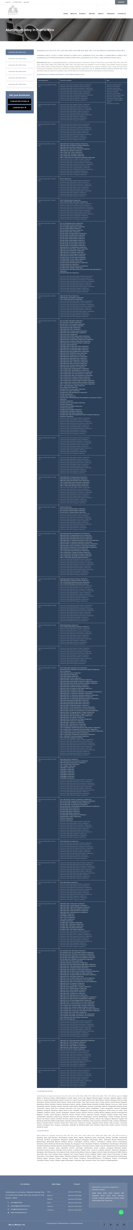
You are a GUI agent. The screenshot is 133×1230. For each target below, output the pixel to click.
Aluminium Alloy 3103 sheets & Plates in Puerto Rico (75, 514)
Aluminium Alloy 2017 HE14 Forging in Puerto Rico (74, 316)
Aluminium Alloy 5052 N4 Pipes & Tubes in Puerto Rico (75, 566)
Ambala (108, 1138)
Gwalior (92, 1146)
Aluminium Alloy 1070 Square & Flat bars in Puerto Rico (76, 129)
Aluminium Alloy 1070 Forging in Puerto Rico (72, 139)
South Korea (111, 1110)
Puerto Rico (65, 1123)
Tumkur (52, 1160)
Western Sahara (56, 1106)
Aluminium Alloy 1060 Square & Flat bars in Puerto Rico (76, 109)
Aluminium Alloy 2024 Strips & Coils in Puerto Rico (74, 420)
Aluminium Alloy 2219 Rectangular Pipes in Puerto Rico (75, 468)
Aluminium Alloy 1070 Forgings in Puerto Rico (73, 136)
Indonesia (69, 1108)
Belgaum (78, 1140)
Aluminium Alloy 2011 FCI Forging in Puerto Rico (73, 219)
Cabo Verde (122, 1104)
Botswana (66, 1104)
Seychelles (40, 1106)
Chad (119, 1100)
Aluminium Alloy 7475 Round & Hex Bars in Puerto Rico (75, 1074)
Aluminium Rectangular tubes (115, 95)
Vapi (83, 1160)
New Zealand (95, 1125)
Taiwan (58, 1113)
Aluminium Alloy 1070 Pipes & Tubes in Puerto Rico (74, 131)
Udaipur (58, 1160)
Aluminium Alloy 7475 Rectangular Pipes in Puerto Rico (76, 1081)
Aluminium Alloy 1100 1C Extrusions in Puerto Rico (74, 173)
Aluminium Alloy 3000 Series (17, 65)
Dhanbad (51, 1144)
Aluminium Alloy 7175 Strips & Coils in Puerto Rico (74, 1052)
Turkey (52, 1113)
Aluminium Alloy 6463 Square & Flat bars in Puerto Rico (76, 889)
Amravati (40, 1140)
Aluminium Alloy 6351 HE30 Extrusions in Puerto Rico (75, 876)
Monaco (80, 1117)
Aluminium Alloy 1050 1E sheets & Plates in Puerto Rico (75, 85)
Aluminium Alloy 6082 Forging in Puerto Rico (73, 837)
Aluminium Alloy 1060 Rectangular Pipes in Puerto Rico (76, 115)
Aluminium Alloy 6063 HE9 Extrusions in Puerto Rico (75, 793)
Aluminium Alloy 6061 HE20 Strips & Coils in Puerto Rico (76, 741)
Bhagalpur (85, 1140)
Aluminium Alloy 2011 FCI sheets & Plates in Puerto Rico (76, 203)
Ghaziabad (123, 1144)
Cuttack (108, 1142)
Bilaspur (64, 1142)
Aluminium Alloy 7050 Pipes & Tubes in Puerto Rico (74, 938)
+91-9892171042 (16, 1202)
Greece (96, 1115)
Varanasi (88, 1160)
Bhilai (101, 1140)
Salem (99, 1156)
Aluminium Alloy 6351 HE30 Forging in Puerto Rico (74, 878)
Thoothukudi (106, 1158)
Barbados (47, 1121)
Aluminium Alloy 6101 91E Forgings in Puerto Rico (74, 855)
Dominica (97, 1121)
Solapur (58, 1158)
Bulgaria (39, 1115)
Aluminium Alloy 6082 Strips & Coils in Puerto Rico (74, 823)
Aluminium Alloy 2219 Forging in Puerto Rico (72, 473)
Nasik (105, 1152)
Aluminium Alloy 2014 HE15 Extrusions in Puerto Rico (75, 290)
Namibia (53, 1104)
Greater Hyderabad (43, 1146)
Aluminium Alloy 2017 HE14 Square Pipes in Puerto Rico (75, 309)
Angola (46, 1100)
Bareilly (71, 1140)
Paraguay (46, 1125)
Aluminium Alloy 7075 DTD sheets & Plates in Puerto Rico (76, 1021)
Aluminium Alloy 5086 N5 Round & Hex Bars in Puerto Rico (76, 609)
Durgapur (77, 1144)
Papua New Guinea (107, 1125)
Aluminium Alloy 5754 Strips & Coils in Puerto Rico (74, 650)
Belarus (102, 1113)
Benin (59, 1102)
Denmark (65, 1115)
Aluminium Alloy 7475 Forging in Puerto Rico (72, 1086)
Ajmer (76, 1138)
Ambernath (123, 1138)
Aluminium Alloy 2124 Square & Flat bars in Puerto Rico (76, 443)
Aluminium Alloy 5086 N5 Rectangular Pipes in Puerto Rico (77, 616)
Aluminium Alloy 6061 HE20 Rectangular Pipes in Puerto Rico (77, 750)
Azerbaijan (98, 1106)
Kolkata (83, 1150)
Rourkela (88, 1156)
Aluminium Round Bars (113, 86)
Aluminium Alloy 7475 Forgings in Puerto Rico (73, 1082)
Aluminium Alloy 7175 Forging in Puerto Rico (72, 1066)
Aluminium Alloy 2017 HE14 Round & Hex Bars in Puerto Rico (77, 304)
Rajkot (57, 1156)
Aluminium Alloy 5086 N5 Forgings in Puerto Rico (74, 617)
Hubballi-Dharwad (112, 1146)
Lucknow (94, 1150)
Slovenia (65, 1119)
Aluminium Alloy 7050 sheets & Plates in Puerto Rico (75, 931)
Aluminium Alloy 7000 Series (17, 84)
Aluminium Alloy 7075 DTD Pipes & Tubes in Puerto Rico (75, 1028)
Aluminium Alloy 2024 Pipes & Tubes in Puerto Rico (74, 425)
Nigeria (89, 1098)
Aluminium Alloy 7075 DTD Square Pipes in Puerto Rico (75, 1029)
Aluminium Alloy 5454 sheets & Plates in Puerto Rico (75, 628)
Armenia (91, 1106)
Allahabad (88, 1138)
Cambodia (40, 1108)
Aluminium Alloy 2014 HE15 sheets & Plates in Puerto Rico (76, 276)
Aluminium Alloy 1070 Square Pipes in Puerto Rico (74, 132)
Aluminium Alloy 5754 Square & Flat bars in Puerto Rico (76, 653)
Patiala (99, 1154)
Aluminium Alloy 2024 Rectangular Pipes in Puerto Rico (76, 428)
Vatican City (99, 1119)
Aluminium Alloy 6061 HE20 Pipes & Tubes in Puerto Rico (76, 746)
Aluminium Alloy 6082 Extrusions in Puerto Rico (73, 835)
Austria (96, 1113)
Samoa (117, 1125)
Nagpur (94, 1152)
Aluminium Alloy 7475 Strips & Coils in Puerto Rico (74, 1072)
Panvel (87, 1154)
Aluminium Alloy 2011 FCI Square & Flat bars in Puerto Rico (77, 209)
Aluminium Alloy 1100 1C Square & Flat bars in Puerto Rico (76, 164)
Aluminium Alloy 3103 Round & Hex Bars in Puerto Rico (75, 517)
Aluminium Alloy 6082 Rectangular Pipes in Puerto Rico (76, 832)
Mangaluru (40, 1152)
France (83, 1115)
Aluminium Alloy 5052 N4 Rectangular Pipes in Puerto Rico (77, 569)
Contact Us (50, 1210)
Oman (80, 1098)
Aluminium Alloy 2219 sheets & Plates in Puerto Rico (75, 457)
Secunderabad (112, 1156)
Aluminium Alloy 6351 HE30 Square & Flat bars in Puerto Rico (77, 868)
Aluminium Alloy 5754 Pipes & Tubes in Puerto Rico (74, 655)
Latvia (125, 1115)
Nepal (61, 1110)
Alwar (94, 1138)
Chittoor (93, 1142)
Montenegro (87, 1117)
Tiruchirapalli (122, 1158)
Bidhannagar (41, 1142)
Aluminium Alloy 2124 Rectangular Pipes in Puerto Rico (75, 448)
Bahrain (105, 1106)
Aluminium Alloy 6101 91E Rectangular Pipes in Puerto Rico (76, 853)
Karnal (52, 1150)
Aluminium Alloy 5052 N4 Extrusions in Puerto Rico (74, 573)
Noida (60, 1154)
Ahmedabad (63, 1138)
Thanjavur (82, 1158)
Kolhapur (77, 1150)
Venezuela (65, 1125)
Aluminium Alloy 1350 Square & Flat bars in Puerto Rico (76, 185)
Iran (75, 1108)
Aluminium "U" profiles (113, 103)
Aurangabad (55, 1140)
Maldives (40, 1110)
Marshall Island (84, 1125)
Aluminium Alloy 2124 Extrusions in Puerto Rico (73, 451)
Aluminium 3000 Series (75, 1199)
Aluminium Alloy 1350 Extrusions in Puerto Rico (73, 194)
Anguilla (121, 1119)
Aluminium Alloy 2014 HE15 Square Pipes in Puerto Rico (75, 285)
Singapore (102, 1110)
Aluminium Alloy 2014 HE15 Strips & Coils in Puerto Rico (76, 278)
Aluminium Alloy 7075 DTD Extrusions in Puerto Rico (74, 1034)
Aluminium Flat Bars (112, 91)
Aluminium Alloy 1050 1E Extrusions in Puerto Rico (74, 98)
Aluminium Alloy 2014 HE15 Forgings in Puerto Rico (74, 288)
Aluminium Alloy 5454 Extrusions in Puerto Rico (73, 642)
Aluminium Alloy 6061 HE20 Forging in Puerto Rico (74, 755)
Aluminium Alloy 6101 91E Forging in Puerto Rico (73, 858)
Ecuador (116, 1123)
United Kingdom (61, 1098)
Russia (52, 1098)
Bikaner (57, 1142)
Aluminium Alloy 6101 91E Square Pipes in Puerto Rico (75, 851)
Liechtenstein (41, 1117)
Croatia (46, 1115)
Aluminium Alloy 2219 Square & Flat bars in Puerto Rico (76, 462)
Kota (89, 1150)
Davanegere (122, 1142)
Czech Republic (55, 1115)
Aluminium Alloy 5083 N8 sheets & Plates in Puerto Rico (76, 586)
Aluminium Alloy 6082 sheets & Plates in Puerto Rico (75, 821)
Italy (120, 1115)
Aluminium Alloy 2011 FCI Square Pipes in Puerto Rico (75, 212)
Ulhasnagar (69, 1160)
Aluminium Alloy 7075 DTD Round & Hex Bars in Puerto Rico (77, 1024)
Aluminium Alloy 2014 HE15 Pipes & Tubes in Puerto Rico (76, 283)
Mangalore (123, 1150)
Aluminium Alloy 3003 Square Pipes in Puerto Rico (74, 496)
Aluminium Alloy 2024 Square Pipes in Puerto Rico (74, 427)
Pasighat (93, 1154)
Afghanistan (83, 1106)
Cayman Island (76, 1121)
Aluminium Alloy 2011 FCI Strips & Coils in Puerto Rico (75, 205)
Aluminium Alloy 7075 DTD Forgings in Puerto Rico (74, 1033)
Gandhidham (104, 1144)
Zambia (107, 1100)
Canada (67, 1121)
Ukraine (91, 1119)
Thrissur (114, 1158)
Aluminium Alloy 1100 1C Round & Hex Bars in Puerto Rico (76, 162)
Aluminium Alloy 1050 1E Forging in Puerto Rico (73, 100)
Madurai (108, 1150)
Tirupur (46, 1160)
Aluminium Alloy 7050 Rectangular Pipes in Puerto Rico (76, 941)
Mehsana (115, 1150)
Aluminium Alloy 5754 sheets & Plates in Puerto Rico (75, 648)
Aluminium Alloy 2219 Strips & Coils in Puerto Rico (74, 459)
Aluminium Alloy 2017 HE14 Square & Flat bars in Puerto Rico (77, 306)
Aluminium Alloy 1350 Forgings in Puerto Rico (73, 192)
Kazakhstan (95, 1108)
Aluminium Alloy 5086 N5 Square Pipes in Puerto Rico (75, 614)
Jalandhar (64, 1148)
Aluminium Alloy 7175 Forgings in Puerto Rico (73, 1063)
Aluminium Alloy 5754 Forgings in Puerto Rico (73, 660)
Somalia (124, 1100)
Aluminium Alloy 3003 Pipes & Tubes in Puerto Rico (74, 494)
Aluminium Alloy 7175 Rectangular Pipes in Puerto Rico (75, 1061)
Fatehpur (96, 1144)
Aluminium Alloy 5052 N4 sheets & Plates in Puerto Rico (76, 559)
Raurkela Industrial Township (74, 1156)
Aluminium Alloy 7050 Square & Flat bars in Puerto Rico (76, 936)
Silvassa (51, 1158)
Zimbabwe (40, 1102)
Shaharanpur (122, 1156)
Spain (71, 1119)
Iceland (109, 1115)
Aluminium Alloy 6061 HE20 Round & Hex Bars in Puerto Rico (77, 743)
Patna (104, 1154)
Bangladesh (112, 1106)
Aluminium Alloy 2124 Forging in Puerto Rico (72, 453)
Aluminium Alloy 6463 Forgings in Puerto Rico (73, 896)
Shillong (39, 1158)
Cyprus (47, 1108)
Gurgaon (79, 1146)
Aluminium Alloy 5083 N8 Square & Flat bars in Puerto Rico (77, 591)
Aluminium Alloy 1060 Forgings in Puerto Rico (73, 116)
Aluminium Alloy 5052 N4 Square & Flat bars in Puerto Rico (77, 564)
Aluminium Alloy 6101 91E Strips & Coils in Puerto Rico (75, 845)
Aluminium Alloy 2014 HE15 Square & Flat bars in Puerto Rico (77, 281)
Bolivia (106, 1123)
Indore (45, 1148)
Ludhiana (101, 1150)
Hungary (103, 1115)
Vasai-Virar (96, 1160)
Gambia (59, 1104)
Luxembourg (58, 1117)
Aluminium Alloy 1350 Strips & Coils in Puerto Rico (74, 182)
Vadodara (77, 1160)
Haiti (111, 1121)
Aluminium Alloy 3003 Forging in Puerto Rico (73, 503)
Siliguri (45, 1158)
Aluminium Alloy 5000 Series (17, 71)
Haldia (97, 1146)
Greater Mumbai (56, 1146)
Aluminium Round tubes (114, 93)
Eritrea (47, 1104)
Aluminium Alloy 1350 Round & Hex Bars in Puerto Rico (75, 184)
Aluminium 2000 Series (75, 1195)
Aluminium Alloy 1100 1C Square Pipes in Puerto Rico (75, 168)
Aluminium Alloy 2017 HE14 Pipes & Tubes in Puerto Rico (76, 308)
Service (91, 14)
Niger (84, 1100)
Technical (110, 14)
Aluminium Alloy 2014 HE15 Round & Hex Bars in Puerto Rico (77, 280)
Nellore (124, 1152)
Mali (97, 1100)
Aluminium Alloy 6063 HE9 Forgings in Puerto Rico (74, 792)
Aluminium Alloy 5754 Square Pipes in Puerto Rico (74, 657)
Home (65, 14)
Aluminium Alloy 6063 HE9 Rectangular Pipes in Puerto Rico (77, 790)
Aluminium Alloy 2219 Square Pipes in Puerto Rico (74, 466)
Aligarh (81, 1138)
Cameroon (68, 1100)
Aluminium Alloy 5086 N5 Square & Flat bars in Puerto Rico (77, 610)
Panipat (81, 1154)
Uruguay (57, 1125)
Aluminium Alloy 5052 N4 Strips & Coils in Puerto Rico (75, 561)
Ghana (61, 1100)
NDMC (119, 1152)
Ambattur (115, 1138)
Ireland (115, 1115)
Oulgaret (66, 1154)
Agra (45, 1138)
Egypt (100, 1098)
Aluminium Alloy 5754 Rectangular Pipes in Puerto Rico (76, 658)
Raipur (52, 1156)
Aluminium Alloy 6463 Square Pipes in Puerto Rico (74, 892)
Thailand (47, 1113)
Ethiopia (95, 1098)
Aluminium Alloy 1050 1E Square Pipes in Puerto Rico (75, 93)
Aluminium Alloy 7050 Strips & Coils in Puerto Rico (74, 933)
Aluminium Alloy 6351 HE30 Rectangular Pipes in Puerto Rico (77, 873)
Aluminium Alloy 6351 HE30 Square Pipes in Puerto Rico (76, 871)
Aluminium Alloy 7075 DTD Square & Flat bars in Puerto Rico (77, 1026)
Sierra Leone (90, 1102)
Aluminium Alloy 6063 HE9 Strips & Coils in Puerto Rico (76, 781)
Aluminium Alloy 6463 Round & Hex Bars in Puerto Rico (75, 887)
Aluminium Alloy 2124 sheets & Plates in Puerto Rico (75, 438)
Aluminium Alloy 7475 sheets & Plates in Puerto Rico (75, 1070)
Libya (97, 1102)
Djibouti (107, 1104)
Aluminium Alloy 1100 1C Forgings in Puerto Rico (73, 171)
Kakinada (117, 1148)
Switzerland (84, 1119)
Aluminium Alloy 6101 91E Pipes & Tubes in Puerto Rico (75, 850)
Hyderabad (123, 1146)
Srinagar (65, 1158)
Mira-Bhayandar (50, 1152)
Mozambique (53, 1100)
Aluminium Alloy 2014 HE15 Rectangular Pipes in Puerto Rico (77, 286)
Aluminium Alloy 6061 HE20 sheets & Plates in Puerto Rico (77, 739)
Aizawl (70, 1138)
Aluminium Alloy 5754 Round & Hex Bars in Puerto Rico (75, 651)
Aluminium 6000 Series (75, 1206)
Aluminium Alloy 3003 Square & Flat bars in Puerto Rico (76, 492)
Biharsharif (50, 1142)
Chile (111, 1123)
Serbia (53, 1119)
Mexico (39, 1123)
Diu (72, 1144)
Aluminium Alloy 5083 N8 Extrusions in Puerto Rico (74, 599)
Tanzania (106, 1098)
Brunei (125, 1106)
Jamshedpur (88, 1148)
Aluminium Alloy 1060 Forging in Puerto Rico (73, 120)
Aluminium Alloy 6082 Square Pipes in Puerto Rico (74, 830)
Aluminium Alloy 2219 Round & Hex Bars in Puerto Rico (75, 461)
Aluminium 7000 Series (75, 1210)
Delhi (46, 1144)
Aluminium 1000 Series (74, 1192)
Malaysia (124, 1108)
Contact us (122, 14)
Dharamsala (59, 1144)
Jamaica (116, 1121)
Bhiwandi (107, 1140)
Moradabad (61, 1152)
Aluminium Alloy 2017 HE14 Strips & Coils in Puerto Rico (75, 303)
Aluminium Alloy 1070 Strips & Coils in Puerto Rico (74, 126)
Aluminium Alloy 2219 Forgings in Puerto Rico (73, 469)
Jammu (71, 1148)
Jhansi (96, 1148)
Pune (47, 1156)
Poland (110, 1117)
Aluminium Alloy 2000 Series (17, 58)
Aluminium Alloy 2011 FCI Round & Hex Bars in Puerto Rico (76, 207)
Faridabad (88, 1144)
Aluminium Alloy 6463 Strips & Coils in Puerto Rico (74, 886)
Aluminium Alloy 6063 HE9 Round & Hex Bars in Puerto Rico (77, 783)
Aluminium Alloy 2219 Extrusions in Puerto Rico (73, 471)
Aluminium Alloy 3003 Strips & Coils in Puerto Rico (74, 489)
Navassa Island (48, 1123)
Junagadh (109, 1148)
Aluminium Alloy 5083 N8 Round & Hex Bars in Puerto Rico (76, 589)
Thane (76, 1158)
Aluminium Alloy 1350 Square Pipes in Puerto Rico (74, 189)
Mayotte (66, 1106)
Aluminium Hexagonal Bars (114, 90)
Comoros (114, 1104)
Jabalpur (51, 1148)
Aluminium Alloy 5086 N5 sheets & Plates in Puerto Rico (76, 605)
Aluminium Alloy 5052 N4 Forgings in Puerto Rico (74, 571)
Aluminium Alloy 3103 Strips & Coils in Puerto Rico (74, 515)
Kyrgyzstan (109, 1108)
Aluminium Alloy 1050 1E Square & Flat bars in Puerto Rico (76, 90)
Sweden (77, 1119)
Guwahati (85, 1146)
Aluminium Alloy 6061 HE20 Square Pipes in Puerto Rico (76, 748)
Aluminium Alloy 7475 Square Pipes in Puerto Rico (74, 1079)
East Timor (54, 1108)
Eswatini (102, 1104)
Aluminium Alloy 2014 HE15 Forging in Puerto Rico (74, 292)
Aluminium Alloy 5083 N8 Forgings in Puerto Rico (74, 597)
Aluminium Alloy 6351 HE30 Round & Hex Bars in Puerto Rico (77, 866)
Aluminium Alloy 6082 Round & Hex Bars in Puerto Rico (75, 825)
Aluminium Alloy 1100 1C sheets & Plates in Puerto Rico (75, 159)
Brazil (101, 1123)
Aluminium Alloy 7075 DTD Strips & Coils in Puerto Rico (75, 1022)
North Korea (68, 1110)
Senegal (113, 1100)
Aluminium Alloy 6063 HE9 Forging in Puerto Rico (74, 795)
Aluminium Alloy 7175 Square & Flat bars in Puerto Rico (75, 1056)
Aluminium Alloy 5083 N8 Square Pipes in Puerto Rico (75, 594)
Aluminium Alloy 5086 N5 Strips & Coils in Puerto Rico (75, 607)
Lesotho (78, 1104)
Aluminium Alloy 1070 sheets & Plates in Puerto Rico (75, 124)
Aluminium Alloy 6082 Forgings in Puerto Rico (73, 833)
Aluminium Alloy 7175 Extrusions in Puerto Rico (73, 1064)
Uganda (113, 1098)
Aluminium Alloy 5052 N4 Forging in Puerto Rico (73, 574)
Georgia (62, 1108)
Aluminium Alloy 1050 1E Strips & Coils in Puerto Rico (75, 86)
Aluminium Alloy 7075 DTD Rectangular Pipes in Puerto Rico (77, 1031)
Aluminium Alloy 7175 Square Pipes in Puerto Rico (74, 1059)
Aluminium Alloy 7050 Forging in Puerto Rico (73, 946)
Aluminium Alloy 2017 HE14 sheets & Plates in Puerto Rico (76, 301)
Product (82, 14)
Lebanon (117, 1108)
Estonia (71, 1115)
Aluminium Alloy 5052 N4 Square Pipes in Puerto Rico (75, 568)
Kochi (64, 1150)
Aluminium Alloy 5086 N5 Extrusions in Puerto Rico (74, 619)
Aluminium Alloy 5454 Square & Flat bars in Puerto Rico (76, 633)
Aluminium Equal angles (114, 97)
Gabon (72, 1104)
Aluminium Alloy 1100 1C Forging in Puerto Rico (73, 174)
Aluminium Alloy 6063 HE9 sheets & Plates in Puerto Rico (76, 780)
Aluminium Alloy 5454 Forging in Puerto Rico (73, 644)
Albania (84, 1113)
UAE (84, 1098)
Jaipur (58, 1148)
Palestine (76, 1110)
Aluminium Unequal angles (115, 98)
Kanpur (47, 1150)
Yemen (78, 1113)
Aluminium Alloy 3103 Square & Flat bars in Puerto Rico (76, 519)
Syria (125, 1110)
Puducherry (41, 1156)
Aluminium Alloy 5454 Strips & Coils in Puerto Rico (74, 630)
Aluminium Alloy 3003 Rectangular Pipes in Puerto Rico (76, 497)
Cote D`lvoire (76, 1100)
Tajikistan (40, 1113)
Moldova (73, 1117)
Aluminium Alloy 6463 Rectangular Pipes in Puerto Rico (76, 894)
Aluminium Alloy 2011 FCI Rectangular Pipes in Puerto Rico (76, 214)
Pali (71, 1154)
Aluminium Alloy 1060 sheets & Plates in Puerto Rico (75, 104)
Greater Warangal (69, 1146)
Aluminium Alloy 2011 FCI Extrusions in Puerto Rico (74, 217)
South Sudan (76, 1102)
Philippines (84, 1110)
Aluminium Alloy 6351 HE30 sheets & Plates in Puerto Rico (76, 863)
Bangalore (64, 1140)
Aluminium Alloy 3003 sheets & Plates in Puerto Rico (75, 487)
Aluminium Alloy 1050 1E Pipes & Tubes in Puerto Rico (75, 91)
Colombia (123, 1123)
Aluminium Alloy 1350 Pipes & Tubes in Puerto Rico (74, 187)
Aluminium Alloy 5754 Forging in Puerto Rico (72, 663)
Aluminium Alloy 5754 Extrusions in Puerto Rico (73, 662)
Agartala (40, 1138)
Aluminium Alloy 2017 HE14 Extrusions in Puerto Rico (75, 315)
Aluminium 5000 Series (75, 1203)
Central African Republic (118, 1102)
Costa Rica (85, 1121)
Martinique (123, 1121)
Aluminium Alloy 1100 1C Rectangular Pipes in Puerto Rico (76, 169)
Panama (57, 1123)
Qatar (75, 1098)
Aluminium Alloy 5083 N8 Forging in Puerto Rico (73, 601)
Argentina (95, 1123)
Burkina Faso (90, 1100)
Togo (83, 1102)
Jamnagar (79, 1148)
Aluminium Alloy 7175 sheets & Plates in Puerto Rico (75, 1051)
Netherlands (103, 1117)
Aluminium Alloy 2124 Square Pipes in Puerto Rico (74, 446)
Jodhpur (102, 1148)
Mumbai (73, 1152)
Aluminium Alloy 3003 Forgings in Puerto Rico (73, 499)
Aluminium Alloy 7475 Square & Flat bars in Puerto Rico (76, 1075)
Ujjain (63, 1160)
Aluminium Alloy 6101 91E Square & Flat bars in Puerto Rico (77, 848)
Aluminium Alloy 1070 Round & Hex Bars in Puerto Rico (75, 127)
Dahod (115, 1142)
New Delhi (40, 1154)
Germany (90, 1115)
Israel (83, 1108)
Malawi (101, 1100)
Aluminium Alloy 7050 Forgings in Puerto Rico (73, 943)
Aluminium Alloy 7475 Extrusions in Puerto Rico (73, 1084)
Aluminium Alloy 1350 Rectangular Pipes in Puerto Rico (76, 191)
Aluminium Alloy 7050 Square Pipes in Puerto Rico (74, 939)
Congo (102, 1102)
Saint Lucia (73, 1123)
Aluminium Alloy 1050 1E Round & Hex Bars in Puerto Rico (76, 88)
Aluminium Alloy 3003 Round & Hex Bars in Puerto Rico (75, 491)
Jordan (102, 1108)
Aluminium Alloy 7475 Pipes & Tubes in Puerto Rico (74, 1077)
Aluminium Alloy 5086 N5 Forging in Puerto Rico (74, 621)
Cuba (92, 1121)
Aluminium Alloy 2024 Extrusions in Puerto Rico (73, 432)
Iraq (78, 1108)
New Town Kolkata (51, 1154)
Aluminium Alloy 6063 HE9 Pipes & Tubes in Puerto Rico (76, 786)
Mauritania (40, 1104)
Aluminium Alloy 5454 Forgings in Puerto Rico (73, 640)
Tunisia (69, 1102)
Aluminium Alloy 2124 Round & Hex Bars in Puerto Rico (75, 441)
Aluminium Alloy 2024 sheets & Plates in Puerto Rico (75, 418)
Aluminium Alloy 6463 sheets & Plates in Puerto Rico (75, 884)
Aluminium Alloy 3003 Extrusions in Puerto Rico (73, 501)
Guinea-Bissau (87, 1104)
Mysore (88, 1152)
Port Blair (124, 1154)
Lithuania (50, 1117)
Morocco (40, 1100)
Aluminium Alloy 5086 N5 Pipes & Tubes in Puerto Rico (75, 612)
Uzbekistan (65, 1113)
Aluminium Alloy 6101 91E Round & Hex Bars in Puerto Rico (76, 846)
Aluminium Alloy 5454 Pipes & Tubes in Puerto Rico (74, 635)
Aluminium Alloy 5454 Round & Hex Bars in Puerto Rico (75, 632)
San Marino (46, 1119)
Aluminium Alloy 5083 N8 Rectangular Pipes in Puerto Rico (77, 596)
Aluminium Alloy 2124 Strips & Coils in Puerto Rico (74, 439)
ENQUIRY (121, 2)
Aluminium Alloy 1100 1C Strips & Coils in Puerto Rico (75, 161)
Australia (73, 1125)
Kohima (70, 1150)
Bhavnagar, (94, 1140)
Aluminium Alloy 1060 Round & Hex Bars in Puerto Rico (75, 108)
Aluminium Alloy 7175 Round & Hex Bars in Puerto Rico (75, 1054)
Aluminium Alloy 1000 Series (17, 52)
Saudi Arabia (93, 1110)
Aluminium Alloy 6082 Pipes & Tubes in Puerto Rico (74, 828)
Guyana (39, 1125)
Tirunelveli (40, 1160)
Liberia (107, 1102)
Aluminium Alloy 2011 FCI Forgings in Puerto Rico (74, 215)
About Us (8, 2)
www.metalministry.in (19, 1212)
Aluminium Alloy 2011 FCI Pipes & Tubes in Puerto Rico (75, 210)
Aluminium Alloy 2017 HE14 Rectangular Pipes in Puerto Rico (77, 311)
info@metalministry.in (19, 1209)
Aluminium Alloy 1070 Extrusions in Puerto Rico (73, 138)
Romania (124, 1117)
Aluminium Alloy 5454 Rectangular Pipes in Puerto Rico (76, 639)
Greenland (105, 1121)
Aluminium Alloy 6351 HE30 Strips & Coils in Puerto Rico (76, 864)
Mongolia (47, 1110)
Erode (83, 1144)
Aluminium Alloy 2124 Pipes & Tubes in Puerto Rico (74, 444)
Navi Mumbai (112, 1152)
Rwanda (53, 1102)
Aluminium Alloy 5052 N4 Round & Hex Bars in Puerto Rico (76, 562)
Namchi (99, 1152)
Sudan (125, 1098)
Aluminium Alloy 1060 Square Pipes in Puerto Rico (74, 113)
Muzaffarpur (81, 1152)
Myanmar (54, 1110)
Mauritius (95, 1104)
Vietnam (72, 1113)
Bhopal (114, 1140)
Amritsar (47, 1140)
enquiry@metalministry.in (20, 1206)
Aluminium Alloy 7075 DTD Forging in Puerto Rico (74, 1036)
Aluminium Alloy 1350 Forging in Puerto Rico (72, 196)
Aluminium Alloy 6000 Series (17, 78)
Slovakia (59, 1119)
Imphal (39, 1148)
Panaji (76, 1154)
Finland (77, 1115)
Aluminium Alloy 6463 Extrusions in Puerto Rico (73, 898)
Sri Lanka (119, 1110)
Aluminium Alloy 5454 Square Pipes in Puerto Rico (74, 637)
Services (49, 1199)
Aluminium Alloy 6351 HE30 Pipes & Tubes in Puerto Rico (76, 869)
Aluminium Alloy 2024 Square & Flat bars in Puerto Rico (76, 423)
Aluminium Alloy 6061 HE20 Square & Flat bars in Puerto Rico (77, 745)
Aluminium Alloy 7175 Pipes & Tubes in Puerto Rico (74, 1057)
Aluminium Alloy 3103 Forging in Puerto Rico (72, 529)
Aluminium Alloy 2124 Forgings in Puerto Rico (73, 450)
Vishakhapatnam (112, 1160)
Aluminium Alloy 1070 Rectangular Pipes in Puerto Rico (76, 134)
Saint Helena (73, 1106)
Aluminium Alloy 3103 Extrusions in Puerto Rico (73, 527)
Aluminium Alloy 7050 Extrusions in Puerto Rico (73, 945)
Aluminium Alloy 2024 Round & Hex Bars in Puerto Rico (75, 421)
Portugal (117, 1117)
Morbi (68, 1152)
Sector (100, 14)
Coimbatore (101, 1142)
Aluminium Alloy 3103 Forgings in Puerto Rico (73, 526)
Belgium (108, 1113)
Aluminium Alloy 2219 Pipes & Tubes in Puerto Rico (74, 464)
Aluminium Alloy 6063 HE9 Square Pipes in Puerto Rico (76, 788)
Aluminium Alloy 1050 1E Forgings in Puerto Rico (73, 97)
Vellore (103, 1160)
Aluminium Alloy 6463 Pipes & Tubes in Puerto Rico (74, 891)
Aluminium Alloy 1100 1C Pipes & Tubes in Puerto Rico (75, 166)
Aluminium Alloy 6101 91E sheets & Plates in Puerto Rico (76, 843)
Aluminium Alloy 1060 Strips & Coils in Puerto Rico (74, 106)
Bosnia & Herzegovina (119, 1113)
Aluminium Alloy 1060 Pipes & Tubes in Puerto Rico (74, 111)
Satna (104, 1156)
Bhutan (119, 1106)
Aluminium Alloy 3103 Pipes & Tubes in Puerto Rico (74, 521)
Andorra (90, 1113)
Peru (52, 1125)
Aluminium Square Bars (113, 88)
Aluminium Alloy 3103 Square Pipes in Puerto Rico (74, 522)
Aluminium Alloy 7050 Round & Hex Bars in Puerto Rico (75, 934)
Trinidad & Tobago (84, 1123)
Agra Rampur (53, 1138)
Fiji (77, 1125)
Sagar (94, 1156)
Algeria (119, 1098)
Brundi (64, 1102)
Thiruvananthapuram (94, 1158)
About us (73, 14)
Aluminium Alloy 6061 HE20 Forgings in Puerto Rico (75, 751)
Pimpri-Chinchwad (113, 1154)
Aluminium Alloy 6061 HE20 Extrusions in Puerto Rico (75, 753)
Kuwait (70, 1098)
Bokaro (70, 1142)
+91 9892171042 (17, 2)
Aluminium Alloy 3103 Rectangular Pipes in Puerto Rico (76, 524)
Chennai (86, 1142)
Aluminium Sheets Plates (114, 85)
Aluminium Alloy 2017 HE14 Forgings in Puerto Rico (74, 313)
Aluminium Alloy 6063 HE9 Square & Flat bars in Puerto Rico (77, 785)
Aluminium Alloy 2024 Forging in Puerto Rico (73, 433)
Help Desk (26, 2)
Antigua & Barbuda (111, 1119)
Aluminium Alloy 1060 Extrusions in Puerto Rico (73, 118)
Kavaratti (59, 1150)
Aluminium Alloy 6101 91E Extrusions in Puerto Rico (74, 857)
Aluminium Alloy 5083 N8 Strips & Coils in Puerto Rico (75, 587)
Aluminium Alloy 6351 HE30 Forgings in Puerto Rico (74, 874)
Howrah (102, 1146)
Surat (71, 1158)
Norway (95, 1117)
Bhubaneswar (122, 1140)
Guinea (47, 1102)
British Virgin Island (58, 1121)
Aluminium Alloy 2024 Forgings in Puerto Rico (73, 430)
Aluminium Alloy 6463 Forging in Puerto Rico (73, 899)
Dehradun (40, 1144)
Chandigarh (78, 1142)
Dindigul (67, 1144)
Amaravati (101, 1138)
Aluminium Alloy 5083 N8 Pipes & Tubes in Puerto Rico (75, 592)
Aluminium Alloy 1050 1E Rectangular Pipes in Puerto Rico (76, 95)
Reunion (47, 1106)
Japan (88, 1108)
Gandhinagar (114, 1144)
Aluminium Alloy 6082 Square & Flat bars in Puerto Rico (76, 827)
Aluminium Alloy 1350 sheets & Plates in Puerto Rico (75, 180)
